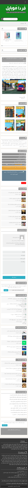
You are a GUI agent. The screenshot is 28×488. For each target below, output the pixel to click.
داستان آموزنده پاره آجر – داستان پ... (19, 414)
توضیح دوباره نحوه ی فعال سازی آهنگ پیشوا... (17, 397)
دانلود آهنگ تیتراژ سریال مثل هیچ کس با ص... (17, 403)
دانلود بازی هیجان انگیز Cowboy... (14, 216)
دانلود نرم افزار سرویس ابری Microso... (14, 346)
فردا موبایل (17, 77)
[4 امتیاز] (16, 164)
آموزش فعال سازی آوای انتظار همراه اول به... (17, 395)
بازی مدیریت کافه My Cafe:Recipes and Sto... (13, 373)
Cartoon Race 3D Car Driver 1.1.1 (20, 140)
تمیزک (26, 471)
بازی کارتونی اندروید (23, 143)
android (9, 458)
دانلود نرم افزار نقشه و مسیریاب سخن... (14, 331)
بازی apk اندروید (5, 140)
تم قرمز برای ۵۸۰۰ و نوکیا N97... (15, 319)
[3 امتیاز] (18, 164)
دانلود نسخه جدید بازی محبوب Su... (14, 192)
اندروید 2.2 (11, 455)
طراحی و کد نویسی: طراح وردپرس (14, 486)
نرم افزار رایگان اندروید (23, 455)
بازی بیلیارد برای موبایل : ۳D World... (14, 298)
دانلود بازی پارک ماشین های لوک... (14, 222)
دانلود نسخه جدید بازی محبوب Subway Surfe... (13, 363)
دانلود (6, 461)
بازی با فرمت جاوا (6, 455)
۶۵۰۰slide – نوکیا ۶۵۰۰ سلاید (20, 405)
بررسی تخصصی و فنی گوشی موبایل (14, 429)
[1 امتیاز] (21, 164)
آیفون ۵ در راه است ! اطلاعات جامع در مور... (18, 408)
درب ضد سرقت (24, 477)
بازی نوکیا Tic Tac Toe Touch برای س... (14, 309)
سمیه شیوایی (17, 237)
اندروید (10, 140)
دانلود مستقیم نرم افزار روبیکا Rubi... (14, 336)
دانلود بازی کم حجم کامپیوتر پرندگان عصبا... (18, 401)
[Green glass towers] (20, 115)
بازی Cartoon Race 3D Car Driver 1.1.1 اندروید (17, 142)
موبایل (20, 146)
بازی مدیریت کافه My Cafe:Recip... (14, 204)
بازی (22, 464)
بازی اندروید (4, 142)
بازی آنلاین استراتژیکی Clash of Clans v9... (13, 368)
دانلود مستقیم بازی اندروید (7, 145)
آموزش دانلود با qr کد (14, 174)
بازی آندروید (20, 63)
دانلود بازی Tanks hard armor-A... (14, 210)
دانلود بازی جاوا (13, 461)
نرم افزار (17, 458)
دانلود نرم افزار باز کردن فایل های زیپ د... (18, 412)
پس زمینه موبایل (16, 455)
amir (26, 474)
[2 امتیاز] (19, 164)
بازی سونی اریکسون (19, 461)
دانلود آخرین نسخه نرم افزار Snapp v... (14, 341)
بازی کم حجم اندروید (14, 143)
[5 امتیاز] (15, 164)
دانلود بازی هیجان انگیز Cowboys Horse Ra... (13, 384)
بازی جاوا (19, 464)
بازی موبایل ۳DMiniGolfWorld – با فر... (14, 304)
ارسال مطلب (4, 425)
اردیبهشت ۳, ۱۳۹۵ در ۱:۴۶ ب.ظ (18, 240)
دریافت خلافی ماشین (23, 475)
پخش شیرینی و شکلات (23, 472)
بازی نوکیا (9, 461)
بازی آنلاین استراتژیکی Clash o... (15, 198)
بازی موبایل (11, 63)
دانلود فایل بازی (21, 154)
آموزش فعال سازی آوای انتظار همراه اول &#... (17, 399)
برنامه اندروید (21, 458)
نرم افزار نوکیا (13, 458)
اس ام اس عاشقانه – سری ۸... (16, 314)
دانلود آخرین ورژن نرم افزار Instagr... (14, 352)
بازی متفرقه (16, 63)
